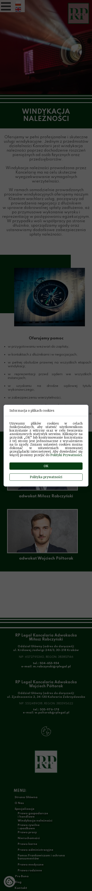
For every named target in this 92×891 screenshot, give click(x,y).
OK (46, 466)
